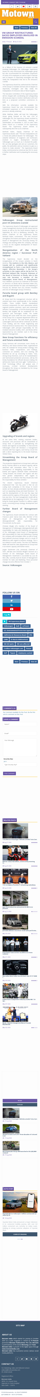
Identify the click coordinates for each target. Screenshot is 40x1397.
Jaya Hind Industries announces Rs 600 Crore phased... (18, 907)
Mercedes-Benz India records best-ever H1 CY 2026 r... (20, 976)
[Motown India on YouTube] (23, 6)
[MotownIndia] (20, 14)
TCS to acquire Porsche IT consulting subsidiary (19, 885)
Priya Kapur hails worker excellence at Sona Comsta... (17, 953)
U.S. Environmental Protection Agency (18, 630)
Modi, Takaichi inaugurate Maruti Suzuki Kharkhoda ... (17, 1023)
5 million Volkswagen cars (13, 648)
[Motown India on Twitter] (17, 6)
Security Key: (8, 759)
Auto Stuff (8, 1189)
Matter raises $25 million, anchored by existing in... (19, 862)
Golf (5, 653)
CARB (6, 639)
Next (16, 28)
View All (34, 28)
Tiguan (12, 653)
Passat (28, 648)
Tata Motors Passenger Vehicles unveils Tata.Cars (20, 839)
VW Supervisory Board (16, 621)
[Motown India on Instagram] (29, 6)
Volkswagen (8, 626)
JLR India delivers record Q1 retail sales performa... (20, 930)
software (25, 626)
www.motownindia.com (10, 1349)
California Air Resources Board (15, 635)
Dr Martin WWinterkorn (19, 639)
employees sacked (25, 653)
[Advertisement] (20, 176)
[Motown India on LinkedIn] (35, 6)
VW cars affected (23, 644)
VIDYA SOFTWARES (17, 1394)
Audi (17, 626)
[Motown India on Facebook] (12, 6)
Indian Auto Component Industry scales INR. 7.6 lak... (19, 1000)
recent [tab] (20, 1100)
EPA (30, 635)
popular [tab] (20, 1104)
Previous (24, 28)
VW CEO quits (9, 644)
